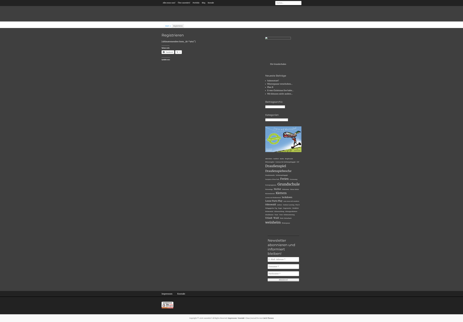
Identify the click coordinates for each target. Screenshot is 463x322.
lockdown (287, 197)
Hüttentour (285, 189)
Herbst (277, 189)
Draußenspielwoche (278, 171)
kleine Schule (294, 189)
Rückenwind (269, 211)
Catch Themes (268, 318)
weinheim (273, 222)
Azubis (282, 159)
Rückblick (295, 208)
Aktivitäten (268, 159)
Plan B (270, 87)
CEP (298, 162)
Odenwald (270, 204)
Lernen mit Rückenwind (273, 197)
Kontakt (211, 3)
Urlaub (268, 218)
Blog (203, 3)
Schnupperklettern (291, 211)
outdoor (279, 205)
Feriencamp (293, 179)
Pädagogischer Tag (271, 208)
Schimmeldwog (279, 211)
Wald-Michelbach (286, 218)
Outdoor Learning (288, 205)
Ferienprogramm (270, 185)
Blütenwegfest (269, 162)
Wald (276, 218)
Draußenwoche (270, 175)
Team (276, 215)
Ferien (284, 179)
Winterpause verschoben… (280, 84)
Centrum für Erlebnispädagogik (285, 162)
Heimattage (269, 189)
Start (168, 26)
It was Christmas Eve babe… (280, 90)
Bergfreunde (289, 159)
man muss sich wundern (291, 201)
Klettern (281, 193)
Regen (280, 208)
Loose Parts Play (273, 201)
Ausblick (276, 159)
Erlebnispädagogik (282, 175)
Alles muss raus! (169, 3)
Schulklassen (269, 215)
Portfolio (196, 3)
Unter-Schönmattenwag (287, 215)
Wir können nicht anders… (280, 94)
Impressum (167, 294)
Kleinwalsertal (270, 193)
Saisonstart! (273, 80)
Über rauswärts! (184, 3)
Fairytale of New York (272, 179)
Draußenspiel (275, 166)
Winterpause (286, 223)
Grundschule (288, 184)
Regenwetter (287, 208)
